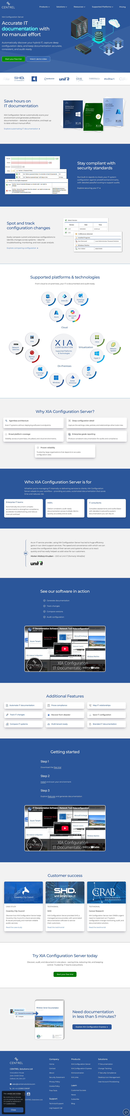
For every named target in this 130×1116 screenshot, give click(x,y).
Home (51, 1064)
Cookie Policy (54, 1086)
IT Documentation (105, 1064)
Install (43, 782)
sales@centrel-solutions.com (23, 1084)
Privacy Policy (54, 1082)
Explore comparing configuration (22, 248)
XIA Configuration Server (80, 1064)
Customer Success (78, 1090)
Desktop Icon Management (109, 1077)
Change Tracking (104, 1068)
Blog (73, 1103)
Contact (52, 1068)
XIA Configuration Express (81, 1068)
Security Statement (57, 1077)
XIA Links (74, 1077)
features (51, 796)
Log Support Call (55, 1108)
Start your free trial (13, 59)
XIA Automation (77, 1073)
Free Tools (53, 1090)
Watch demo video (38, 59)
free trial (57, 767)
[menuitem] (43, 6)
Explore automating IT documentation (21, 129)
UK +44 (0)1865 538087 (21, 1088)
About (51, 1073)
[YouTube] (28, 1094)
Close (13, 1110)
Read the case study (14, 927)
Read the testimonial (55, 927)
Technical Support (56, 1103)
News (73, 1095)
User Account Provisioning (108, 1082)
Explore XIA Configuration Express (91, 1027)
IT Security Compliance (107, 1073)
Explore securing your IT (88, 188)
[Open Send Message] (126, 1112)
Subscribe (75, 1099)
